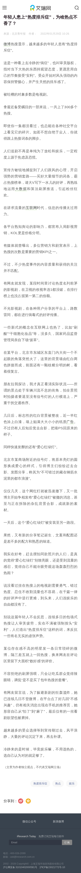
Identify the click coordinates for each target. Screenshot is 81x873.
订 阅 (67, 842)
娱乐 (72, 783)
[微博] (20, 801)
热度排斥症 (40, 783)
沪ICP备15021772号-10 (52, 867)
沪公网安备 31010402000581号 (20, 867)
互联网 (31, 208)
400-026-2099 (18, 853)
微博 (7, 44)
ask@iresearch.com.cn (22, 856)
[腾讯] (28, 801)
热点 (58, 783)
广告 (70, 422)
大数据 (21, 189)
